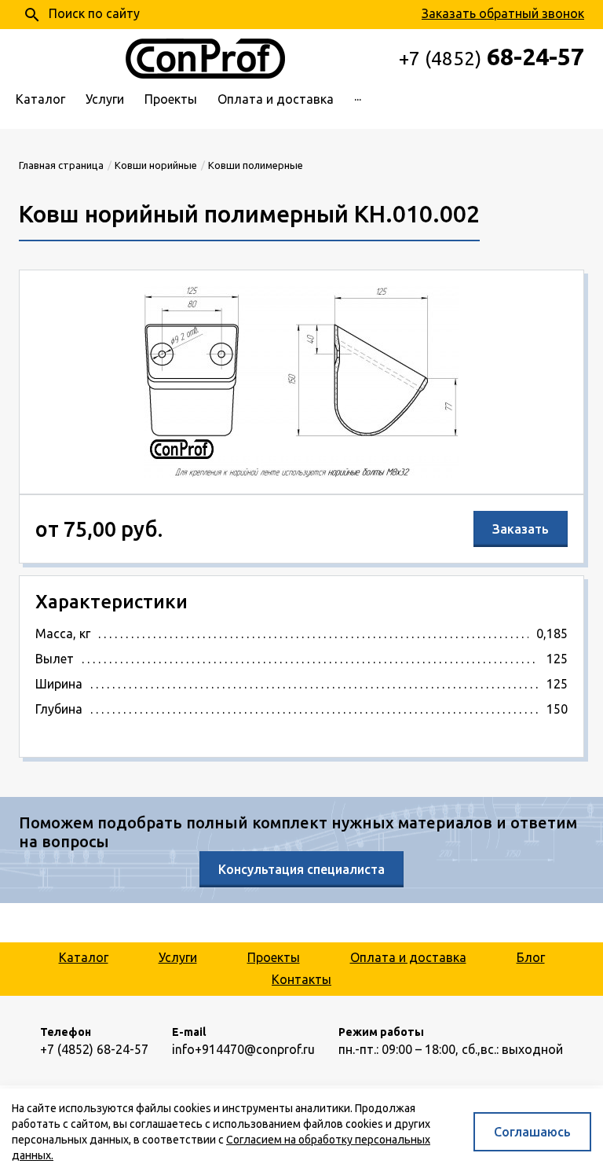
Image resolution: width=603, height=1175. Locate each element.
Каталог (40, 99)
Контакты (301, 979)
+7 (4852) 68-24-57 (94, 1049)
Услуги (105, 99)
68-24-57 (491, 56)
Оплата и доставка (275, 99)
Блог (531, 957)
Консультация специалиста (301, 869)
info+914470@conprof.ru (243, 1049)
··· (357, 99)
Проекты (170, 99)
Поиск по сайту (81, 15)
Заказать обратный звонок (503, 13)
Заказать (520, 529)
